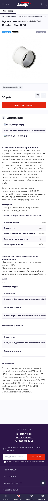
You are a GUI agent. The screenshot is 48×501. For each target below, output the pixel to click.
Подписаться (36, 456)
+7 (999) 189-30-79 (24, 441)
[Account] (45, 4)
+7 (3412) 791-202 (24, 437)
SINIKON (18, 87)
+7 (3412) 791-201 (24, 434)
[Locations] (41, 4)
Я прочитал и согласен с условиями (25, 461)
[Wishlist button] (37, 95)
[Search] (7, 4)
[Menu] (3, 4)
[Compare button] (43, 95)
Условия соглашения (21, 461)
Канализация (11, 16)
